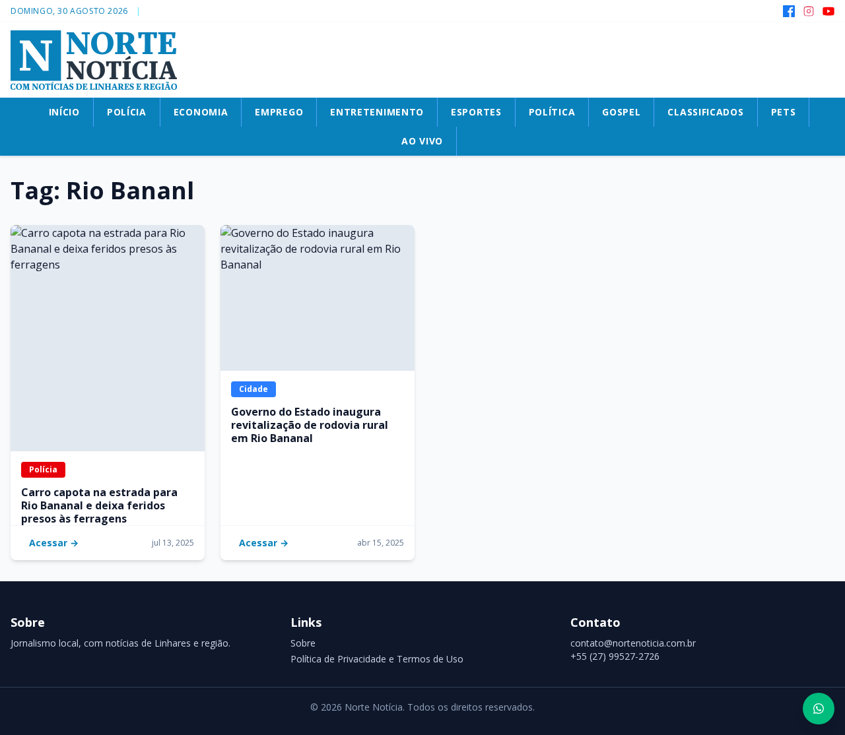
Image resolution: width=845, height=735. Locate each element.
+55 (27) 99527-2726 (614, 656)
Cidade (253, 389)
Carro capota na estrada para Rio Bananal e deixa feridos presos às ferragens (99, 505)
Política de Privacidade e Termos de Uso (376, 659)
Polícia (43, 469)
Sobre (303, 643)
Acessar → (54, 542)
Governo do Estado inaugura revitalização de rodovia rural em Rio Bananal (309, 425)
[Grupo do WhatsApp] (818, 708)
